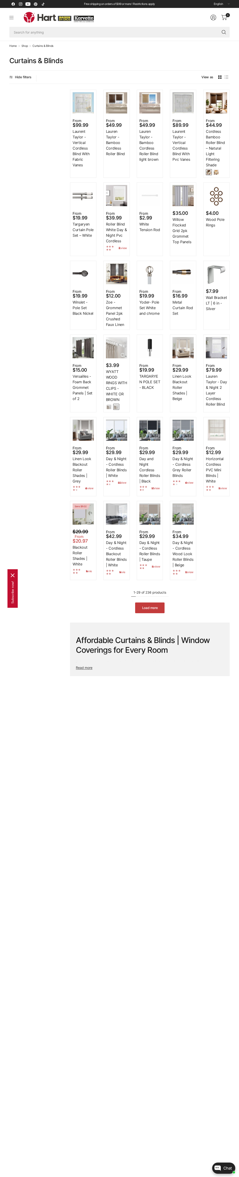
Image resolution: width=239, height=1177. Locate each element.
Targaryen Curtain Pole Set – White (83, 230)
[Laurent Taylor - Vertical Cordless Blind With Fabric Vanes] (83, 102)
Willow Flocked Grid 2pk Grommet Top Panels (181, 230)
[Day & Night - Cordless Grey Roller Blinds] (183, 430)
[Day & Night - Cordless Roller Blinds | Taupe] (150, 514)
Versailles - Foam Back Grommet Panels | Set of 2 (82, 387)
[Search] (224, 32)
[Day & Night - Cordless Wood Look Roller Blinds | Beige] (183, 514)
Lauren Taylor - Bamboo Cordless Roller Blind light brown (148, 145)
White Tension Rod (149, 227)
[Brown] (116, 407)
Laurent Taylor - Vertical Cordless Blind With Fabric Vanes (81, 148)
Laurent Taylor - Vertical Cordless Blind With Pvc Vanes (181, 145)
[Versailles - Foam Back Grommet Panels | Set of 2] (83, 347)
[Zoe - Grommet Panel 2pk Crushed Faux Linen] (116, 273)
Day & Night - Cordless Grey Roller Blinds (182, 467)
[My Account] (213, 17)
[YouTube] (28, 4)
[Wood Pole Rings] (216, 195)
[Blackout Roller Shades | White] (83, 514)
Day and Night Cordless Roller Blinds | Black (149, 469)
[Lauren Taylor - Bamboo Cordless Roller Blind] (116, 102)
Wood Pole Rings (215, 222)
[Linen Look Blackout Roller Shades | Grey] (83, 430)
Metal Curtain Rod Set (182, 308)
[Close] (12, 575)
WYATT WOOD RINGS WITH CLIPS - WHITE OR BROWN (116, 385)
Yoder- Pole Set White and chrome (149, 308)
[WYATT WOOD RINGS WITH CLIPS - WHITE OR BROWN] (116, 347)
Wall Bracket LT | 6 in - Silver (216, 303)
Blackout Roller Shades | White (80, 555)
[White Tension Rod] (150, 195)
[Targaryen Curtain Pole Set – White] (83, 195)
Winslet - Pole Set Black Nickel (83, 308)
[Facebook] (13, 4)
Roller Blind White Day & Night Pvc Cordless (116, 232)
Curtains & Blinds (42, 45)
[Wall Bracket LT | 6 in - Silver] (216, 273)
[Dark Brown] (209, 172)
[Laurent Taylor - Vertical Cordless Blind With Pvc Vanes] (183, 102)
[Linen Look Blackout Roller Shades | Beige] (183, 347)
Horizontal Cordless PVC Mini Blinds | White (215, 469)
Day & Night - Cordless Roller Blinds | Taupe (149, 551)
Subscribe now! (12, 592)
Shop (24, 45)
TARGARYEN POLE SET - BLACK (149, 382)
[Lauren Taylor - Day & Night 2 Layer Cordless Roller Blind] (216, 347)
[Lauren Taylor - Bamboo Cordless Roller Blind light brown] (150, 102)
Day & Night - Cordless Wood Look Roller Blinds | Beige (182, 553)
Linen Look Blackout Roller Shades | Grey (82, 469)
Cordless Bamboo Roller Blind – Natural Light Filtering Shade (215, 148)
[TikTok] (43, 4)
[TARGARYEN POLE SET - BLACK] (150, 347)
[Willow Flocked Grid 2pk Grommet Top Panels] (183, 195)
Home (13, 45)
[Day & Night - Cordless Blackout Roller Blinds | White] (116, 514)
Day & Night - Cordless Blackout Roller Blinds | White (116, 553)
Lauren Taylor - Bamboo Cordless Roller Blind (115, 142)
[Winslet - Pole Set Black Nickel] (83, 273)
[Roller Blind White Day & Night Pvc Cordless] (116, 195)
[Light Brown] (216, 172)
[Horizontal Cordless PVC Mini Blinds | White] (216, 430)
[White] (109, 407)
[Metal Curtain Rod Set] (183, 273)
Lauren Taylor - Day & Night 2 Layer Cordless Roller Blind (216, 390)
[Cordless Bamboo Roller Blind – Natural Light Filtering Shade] (216, 102)
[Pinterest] (35, 4)
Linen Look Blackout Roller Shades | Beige (181, 387)
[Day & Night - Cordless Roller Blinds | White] (116, 430)
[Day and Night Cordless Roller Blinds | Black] (150, 430)
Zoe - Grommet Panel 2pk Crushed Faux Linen (115, 313)
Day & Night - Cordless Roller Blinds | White (116, 467)
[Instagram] (20, 4)
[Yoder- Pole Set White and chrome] (150, 273)
